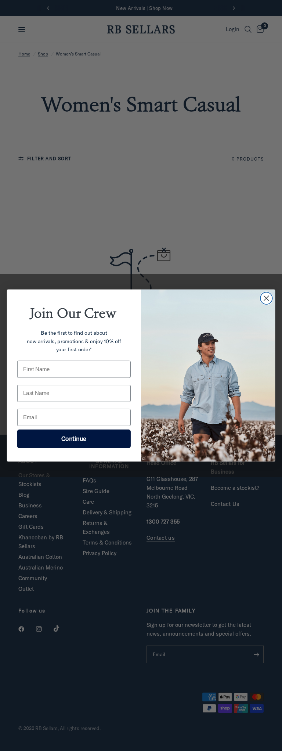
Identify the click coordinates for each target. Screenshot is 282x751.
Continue (73, 439)
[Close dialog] (266, 298)
